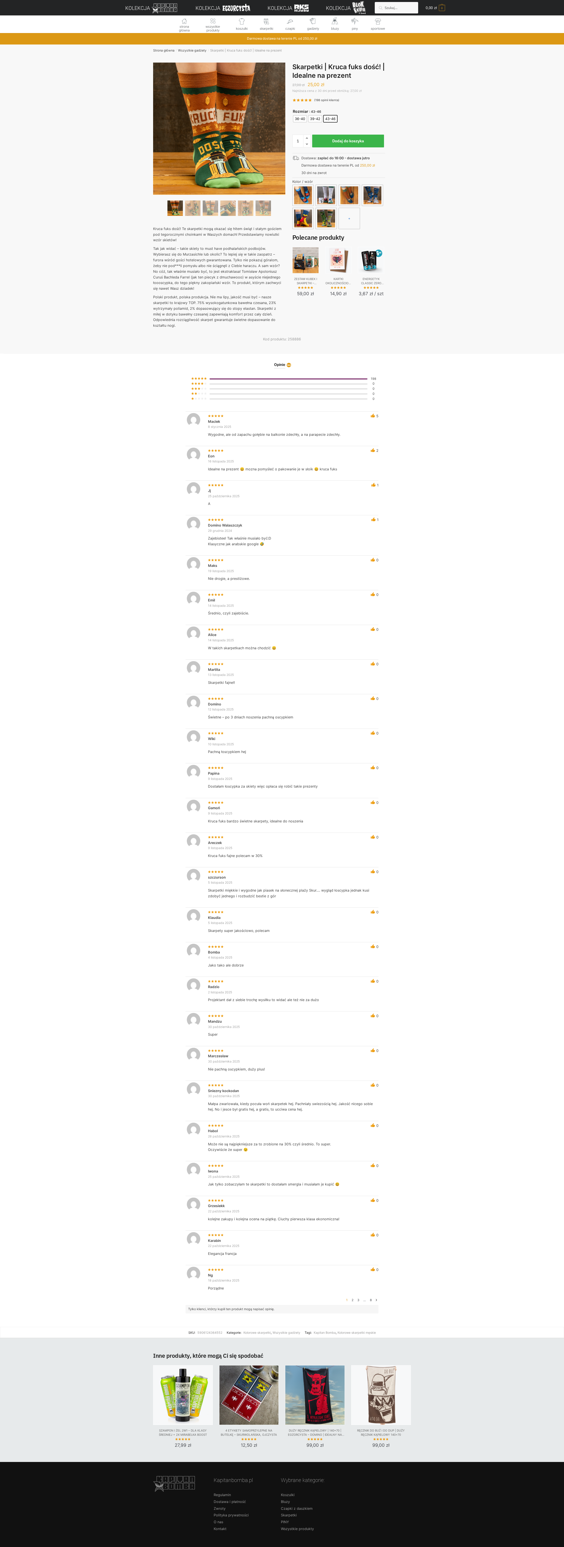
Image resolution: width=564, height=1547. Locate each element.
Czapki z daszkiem (297, 1508)
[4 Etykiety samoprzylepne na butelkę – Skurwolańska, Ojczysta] (249, 1395)
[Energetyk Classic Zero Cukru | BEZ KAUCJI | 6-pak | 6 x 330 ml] (371, 260)
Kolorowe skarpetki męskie (357, 1332)
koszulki (242, 29)
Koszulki (288, 1495)
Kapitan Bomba (325, 1332)
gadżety (313, 29)
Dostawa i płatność (230, 1501)
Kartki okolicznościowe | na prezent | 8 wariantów (338, 281)
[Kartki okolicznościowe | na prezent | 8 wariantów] (338, 260)
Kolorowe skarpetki (257, 1332)
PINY (285, 1522)
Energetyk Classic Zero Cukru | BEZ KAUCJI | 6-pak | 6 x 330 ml (371, 281)
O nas (218, 1522)
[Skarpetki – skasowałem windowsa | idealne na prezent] (326, 218)
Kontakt (220, 1529)
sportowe (378, 29)
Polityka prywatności (231, 1515)
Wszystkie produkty (297, 1529)
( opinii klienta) (326, 100)
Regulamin (222, 1495)
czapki (290, 29)
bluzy (335, 29)
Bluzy (285, 1501)
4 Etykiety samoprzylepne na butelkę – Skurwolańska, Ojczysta (249, 1433)
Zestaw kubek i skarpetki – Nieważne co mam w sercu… (305, 281)
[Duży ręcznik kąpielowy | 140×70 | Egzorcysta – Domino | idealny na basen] (315, 1395)
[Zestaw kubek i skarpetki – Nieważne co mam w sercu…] (305, 260)
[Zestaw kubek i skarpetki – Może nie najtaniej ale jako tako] (326, 195)
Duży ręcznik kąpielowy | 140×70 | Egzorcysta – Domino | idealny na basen (315, 1433)
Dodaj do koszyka (348, 140)
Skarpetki (289, 1515)
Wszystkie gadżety (192, 50)
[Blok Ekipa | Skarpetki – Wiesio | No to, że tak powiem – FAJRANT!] (349, 195)
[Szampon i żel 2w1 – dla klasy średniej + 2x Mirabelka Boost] (183, 1395)
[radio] (300, 118)
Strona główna (163, 50)
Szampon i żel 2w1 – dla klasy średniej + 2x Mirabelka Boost (183, 1433)
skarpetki (266, 29)
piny (355, 29)
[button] (219, 143)
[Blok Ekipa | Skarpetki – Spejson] (372, 195)
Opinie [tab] (279, 364)
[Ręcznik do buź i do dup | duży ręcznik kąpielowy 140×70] (381, 1395)
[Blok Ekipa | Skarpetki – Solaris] (303, 218)
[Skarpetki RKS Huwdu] (303, 195)
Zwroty (220, 1508)
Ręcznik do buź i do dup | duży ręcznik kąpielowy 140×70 (381, 1433)
